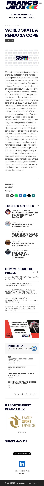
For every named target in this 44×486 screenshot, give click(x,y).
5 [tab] (25, 432)
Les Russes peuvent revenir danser (23, 225)
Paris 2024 (9, 40)
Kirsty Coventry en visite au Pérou (23, 244)
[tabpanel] (22, 421)
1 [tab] (18, 432)
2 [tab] (20, 432)
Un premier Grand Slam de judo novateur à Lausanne (25, 215)
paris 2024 (9, 187)
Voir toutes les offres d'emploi (25, 394)
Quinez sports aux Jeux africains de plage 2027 (25, 235)
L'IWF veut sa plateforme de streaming (20, 255)
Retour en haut (33, 483)
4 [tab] (23, 432)
